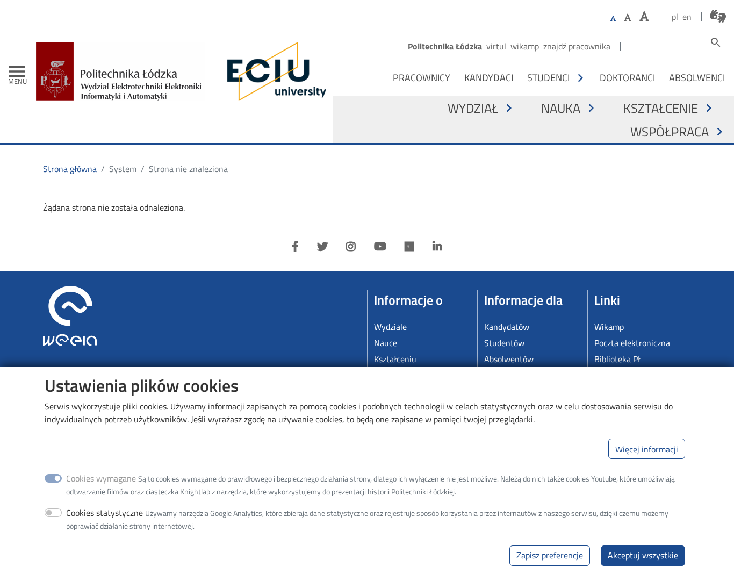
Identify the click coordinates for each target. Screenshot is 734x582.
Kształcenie (660, 108)
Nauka (560, 108)
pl (675, 16)
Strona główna (70, 168)
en (687, 16)
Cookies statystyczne (104, 512)
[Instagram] (351, 247)
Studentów (504, 342)
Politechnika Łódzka (445, 46)
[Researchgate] (409, 247)
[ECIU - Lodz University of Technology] (274, 71)
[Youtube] (380, 247)
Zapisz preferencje (549, 555)
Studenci (548, 77)
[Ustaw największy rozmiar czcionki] (644, 16)
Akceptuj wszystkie (643, 555)
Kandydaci (488, 77)
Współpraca (669, 131)
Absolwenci (697, 77)
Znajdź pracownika (576, 46)
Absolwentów (509, 359)
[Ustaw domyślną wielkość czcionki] (613, 18)
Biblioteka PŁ (618, 359)
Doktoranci (627, 77)
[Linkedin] (437, 247)
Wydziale (390, 326)
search (715, 42)
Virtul (496, 46)
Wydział (473, 108)
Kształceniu (395, 359)
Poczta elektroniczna (632, 342)
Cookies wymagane (101, 478)
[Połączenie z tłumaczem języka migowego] (718, 16)
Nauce (385, 342)
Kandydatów (506, 326)
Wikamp (524, 46)
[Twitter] (322, 247)
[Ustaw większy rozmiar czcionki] (628, 17)
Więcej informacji (646, 448)
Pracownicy (421, 77)
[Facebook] (295, 247)
